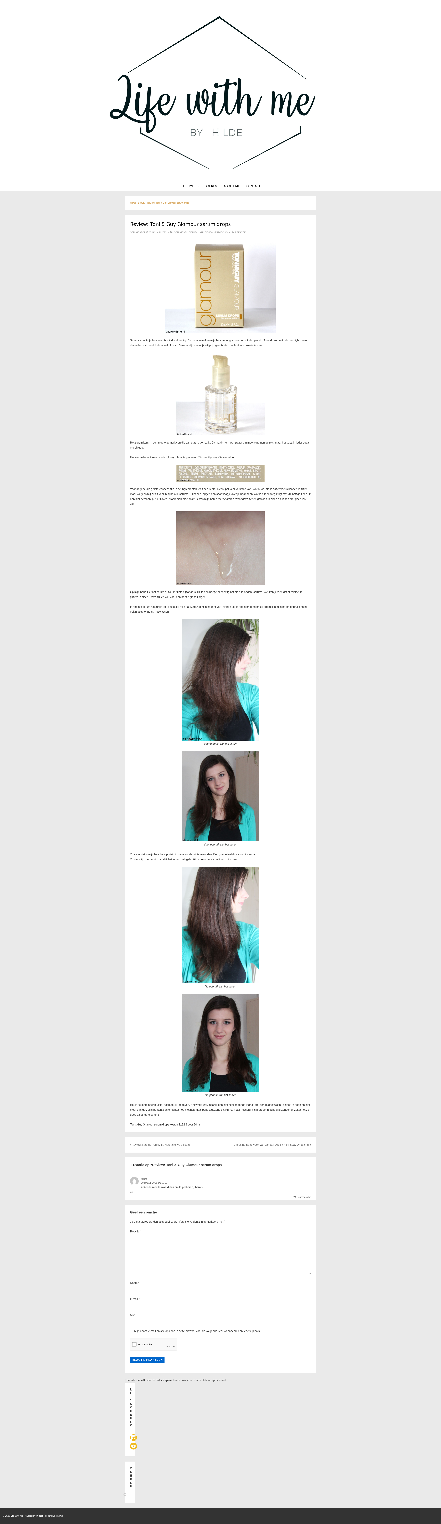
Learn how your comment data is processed (199, 1380)
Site (132, 1315)
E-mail (134, 1298)
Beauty (193, 232)
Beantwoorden (304, 1197)
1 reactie (240, 232)
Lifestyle (188, 186)
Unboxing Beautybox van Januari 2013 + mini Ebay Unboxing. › (272, 1144)
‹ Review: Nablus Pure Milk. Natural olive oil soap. (160, 1144)
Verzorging (221, 232)
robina (144, 1179)
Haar (201, 232)
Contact (253, 186)
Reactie (135, 1231)
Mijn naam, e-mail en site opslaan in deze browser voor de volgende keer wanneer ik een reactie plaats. (197, 1331)
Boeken (211, 186)
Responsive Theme (53, 1516)
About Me (232, 186)
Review (209, 232)
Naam (133, 1282)
